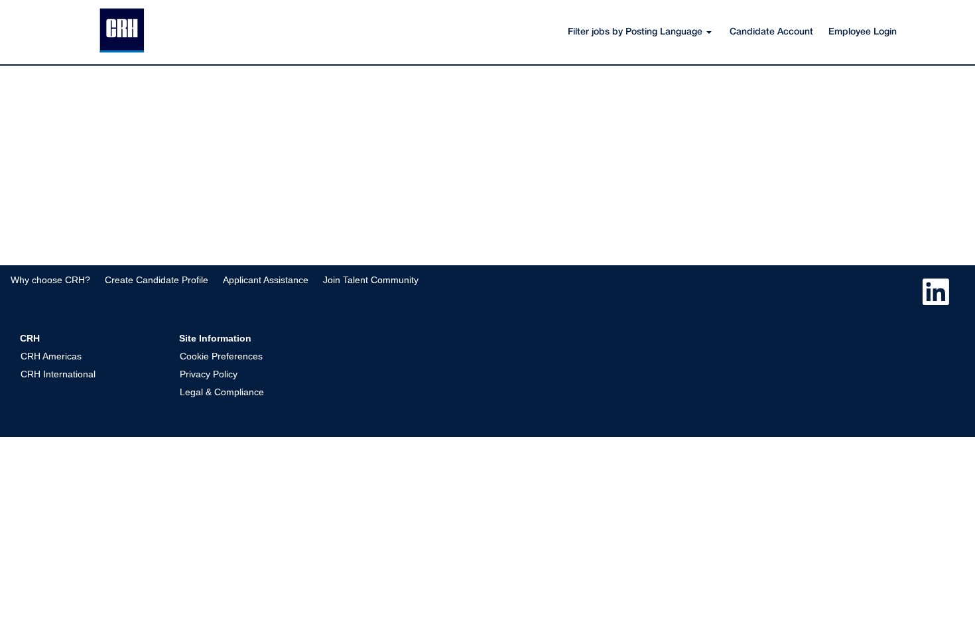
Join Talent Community (371, 280)
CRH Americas (51, 356)
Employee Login (862, 32)
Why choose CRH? (50, 280)
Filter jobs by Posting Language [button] (636, 32)
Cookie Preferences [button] (221, 356)
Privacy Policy (208, 374)
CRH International (58, 374)
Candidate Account (771, 32)
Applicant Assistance (265, 280)
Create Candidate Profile (156, 280)
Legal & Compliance (222, 392)
